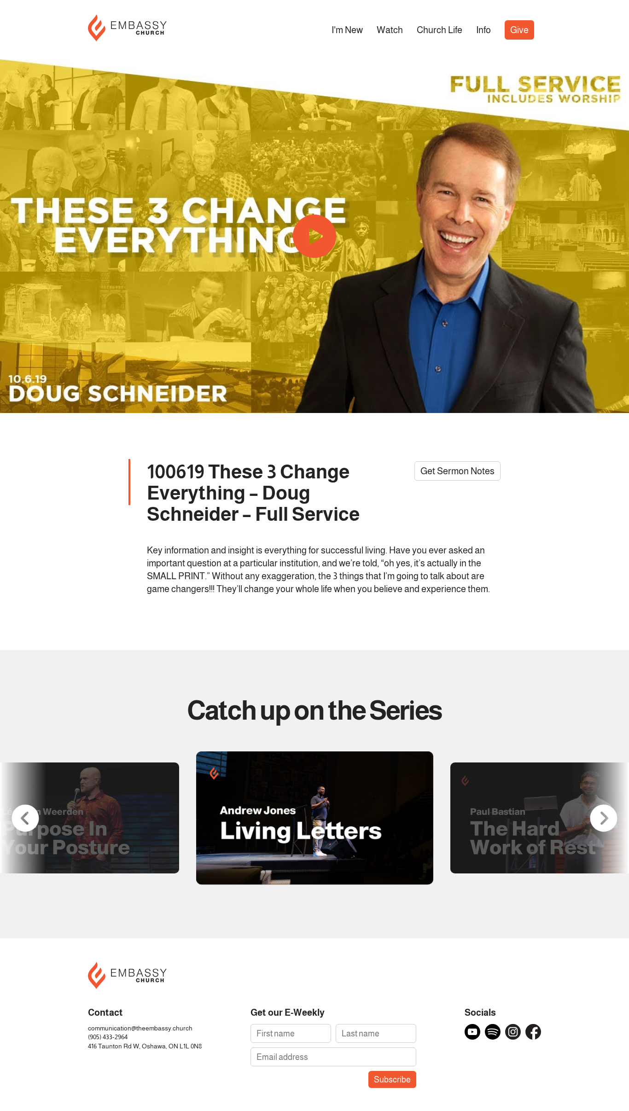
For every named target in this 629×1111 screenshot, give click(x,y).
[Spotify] (493, 1032)
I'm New (347, 30)
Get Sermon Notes (457, 471)
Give (519, 30)
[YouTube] (472, 1032)
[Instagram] (513, 1032)
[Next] (603, 818)
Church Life (439, 30)
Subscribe (392, 1079)
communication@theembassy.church (140, 1028)
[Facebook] (533, 1032)
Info (483, 30)
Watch (390, 30)
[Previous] (25, 818)
